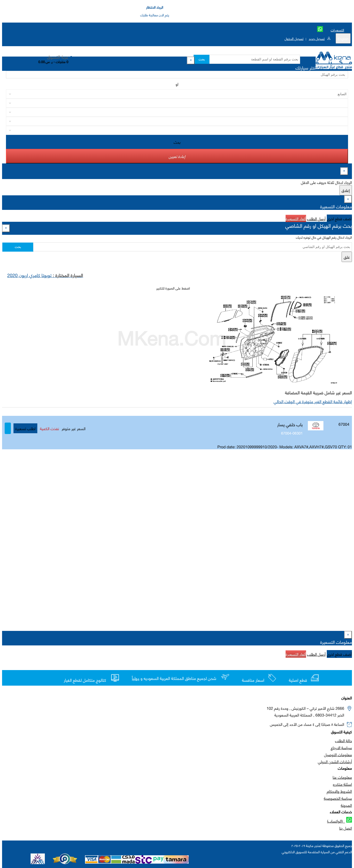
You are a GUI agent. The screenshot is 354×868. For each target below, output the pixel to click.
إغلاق (346, 190)
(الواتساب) (336, 820)
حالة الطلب (343, 740)
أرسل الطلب (316, 218)
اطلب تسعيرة (25, 428)
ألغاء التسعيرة (296, 218)
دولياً (135, 678)
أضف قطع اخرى (339, 218)
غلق (347, 256)
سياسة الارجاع (341, 747)
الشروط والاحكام (339, 791)
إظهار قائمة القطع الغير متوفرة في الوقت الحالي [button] (313, 401)
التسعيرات (337, 30)
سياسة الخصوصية (338, 798)
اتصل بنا (345, 827)
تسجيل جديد (316, 38)
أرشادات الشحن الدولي (335, 761)
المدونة (346, 805)
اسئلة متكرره (342, 784)
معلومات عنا (342, 777)
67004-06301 (292, 433)
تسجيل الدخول (294, 38)
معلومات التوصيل (338, 754)
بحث (201, 59)
